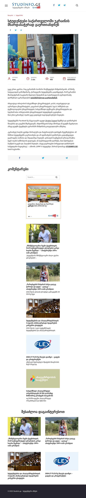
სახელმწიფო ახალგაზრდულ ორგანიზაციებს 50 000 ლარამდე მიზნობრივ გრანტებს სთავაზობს (39, 393)
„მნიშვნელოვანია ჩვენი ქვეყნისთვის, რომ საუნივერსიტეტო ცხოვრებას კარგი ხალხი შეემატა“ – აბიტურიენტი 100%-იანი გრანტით (42, 249)
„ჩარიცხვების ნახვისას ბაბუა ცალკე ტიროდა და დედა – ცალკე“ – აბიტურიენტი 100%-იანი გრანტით (41, 286)
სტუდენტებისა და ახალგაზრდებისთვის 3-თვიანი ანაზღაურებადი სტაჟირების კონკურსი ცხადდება (42, 323)
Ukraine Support (51, 121)
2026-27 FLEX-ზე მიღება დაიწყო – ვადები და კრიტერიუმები (59, 475)
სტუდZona (14, 69)
